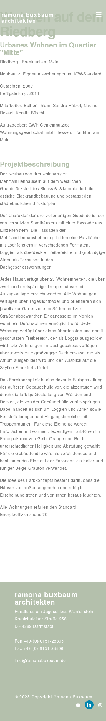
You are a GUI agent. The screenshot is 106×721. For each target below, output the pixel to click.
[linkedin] (89, 705)
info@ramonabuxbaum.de (40, 660)
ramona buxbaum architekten (27, 17)
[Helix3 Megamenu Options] (99, 12)
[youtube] (78, 705)
